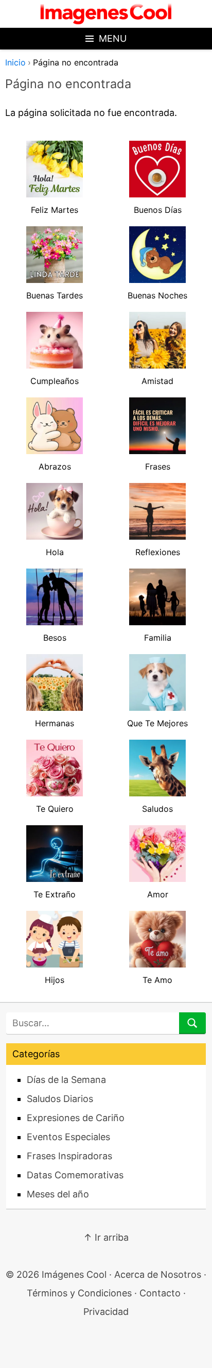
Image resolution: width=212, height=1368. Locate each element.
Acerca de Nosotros (157, 1274)
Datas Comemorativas (75, 1175)
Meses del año (58, 1194)
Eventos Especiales (68, 1136)
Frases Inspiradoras (69, 1155)
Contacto (160, 1293)
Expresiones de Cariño (76, 1117)
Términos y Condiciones (79, 1293)
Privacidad (106, 1311)
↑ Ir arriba (106, 1237)
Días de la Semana (66, 1079)
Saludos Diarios (60, 1098)
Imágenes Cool (74, 1274)
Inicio (15, 62)
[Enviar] (192, 1023)
